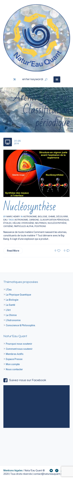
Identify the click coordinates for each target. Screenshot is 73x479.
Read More (13, 250)
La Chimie (11, 315)
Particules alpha (23, 226)
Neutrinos (41, 223)
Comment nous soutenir (19, 349)
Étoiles (7, 223)
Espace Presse (14, 359)
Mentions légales (13, 470)
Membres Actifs (14, 354)
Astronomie (21, 219)
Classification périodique (54, 219)
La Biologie (12, 299)
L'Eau (9, 289)
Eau (5, 219)
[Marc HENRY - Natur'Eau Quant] (36, 37)
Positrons (40, 226)
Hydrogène (27, 223)
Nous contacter (14, 369)
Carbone (34, 219)
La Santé (10, 305)
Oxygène (8, 226)
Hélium (16, 223)
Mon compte (13, 364)
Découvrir (62, 216)
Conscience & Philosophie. (21, 325)
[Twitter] (51, 470)
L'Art (8, 310)
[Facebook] (56, 470)
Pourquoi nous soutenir (19, 343)
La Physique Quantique (18, 294)
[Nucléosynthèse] (36, 173)
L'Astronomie (13, 320)
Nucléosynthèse (29, 207)
